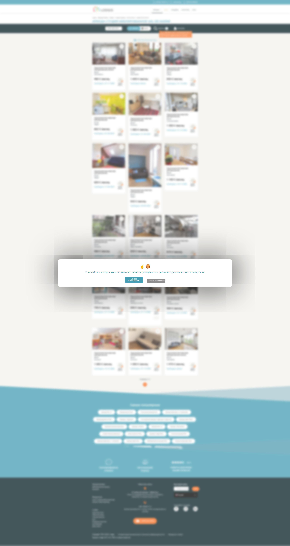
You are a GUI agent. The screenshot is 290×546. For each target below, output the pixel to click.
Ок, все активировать (134, 280)
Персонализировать (157, 281)
